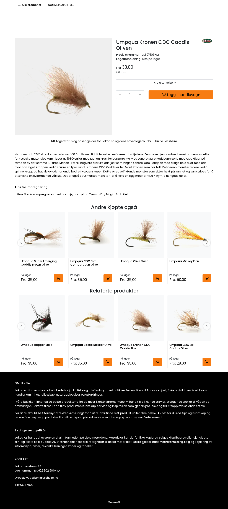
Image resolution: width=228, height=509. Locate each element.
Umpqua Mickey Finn (184, 261)
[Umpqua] (207, 41)
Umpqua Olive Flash (134, 261)
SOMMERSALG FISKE (61, 5)
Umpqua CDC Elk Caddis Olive (181, 346)
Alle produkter (30, 5)
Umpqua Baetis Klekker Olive (91, 345)
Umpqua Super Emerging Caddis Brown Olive (39, 263)
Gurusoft (114, 502)
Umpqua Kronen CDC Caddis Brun (135, 346)
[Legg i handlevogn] (58, 278)
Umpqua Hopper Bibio (37, 345)
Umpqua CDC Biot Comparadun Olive (84, 263)
